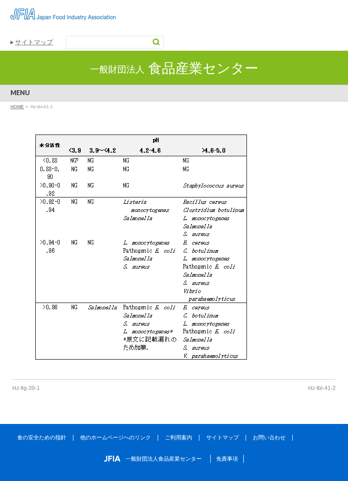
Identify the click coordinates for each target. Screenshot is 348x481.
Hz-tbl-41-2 (322, 388)
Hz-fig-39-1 (26, 388)
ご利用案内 (178, 437)
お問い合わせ (269, 437)
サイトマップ (34, 42)
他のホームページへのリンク (115, 437)
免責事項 (227, 459)
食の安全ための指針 (41, 437)
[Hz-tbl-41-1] (174, 252)
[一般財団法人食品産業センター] (63, 10)
